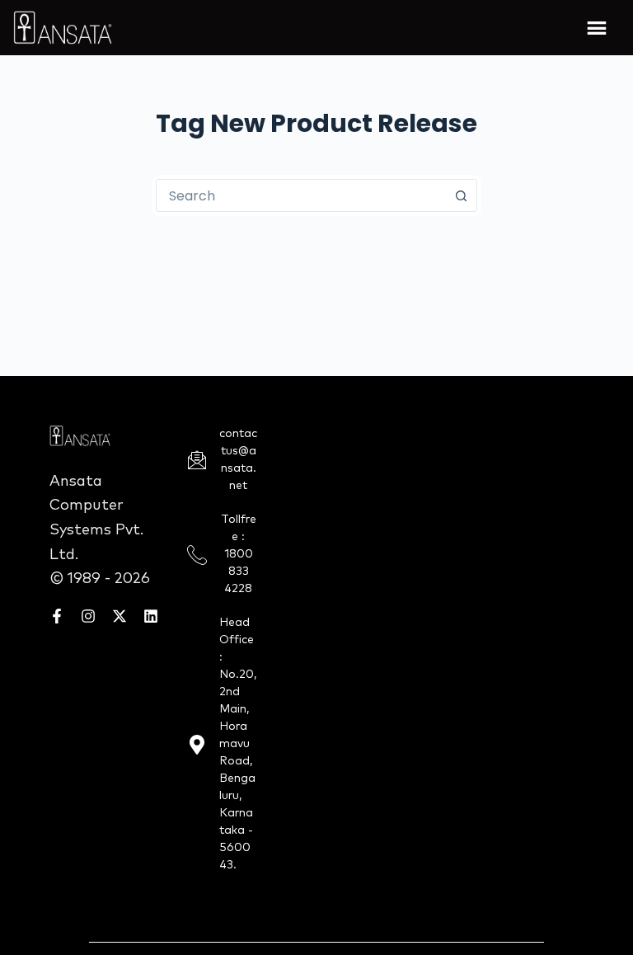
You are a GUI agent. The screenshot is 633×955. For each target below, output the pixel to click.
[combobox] (301, 195)
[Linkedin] (150, 616)
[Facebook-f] (56, 616)
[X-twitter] (119, 616)
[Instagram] (88, 616)
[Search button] (460, 195)
